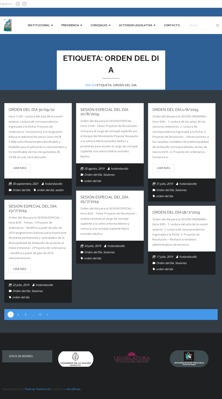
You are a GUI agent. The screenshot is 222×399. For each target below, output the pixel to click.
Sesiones (108, 175)
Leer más (19, 168)
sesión (59, 190)
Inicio (90, 85)
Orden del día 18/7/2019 (176, 212)
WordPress (73, 389)
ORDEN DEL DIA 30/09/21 (32, 109)
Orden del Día (21, 190)
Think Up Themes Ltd (37, 389)
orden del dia (45, 190)
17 (40, 314)
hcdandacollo (53, 184)
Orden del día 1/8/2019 (175, 109)
